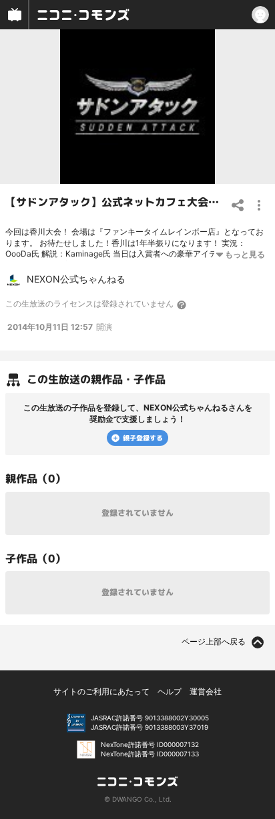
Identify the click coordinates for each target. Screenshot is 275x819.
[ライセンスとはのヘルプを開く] (182, 305)
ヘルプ (170, 691)
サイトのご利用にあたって (101, 691)
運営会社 (206, 691)
